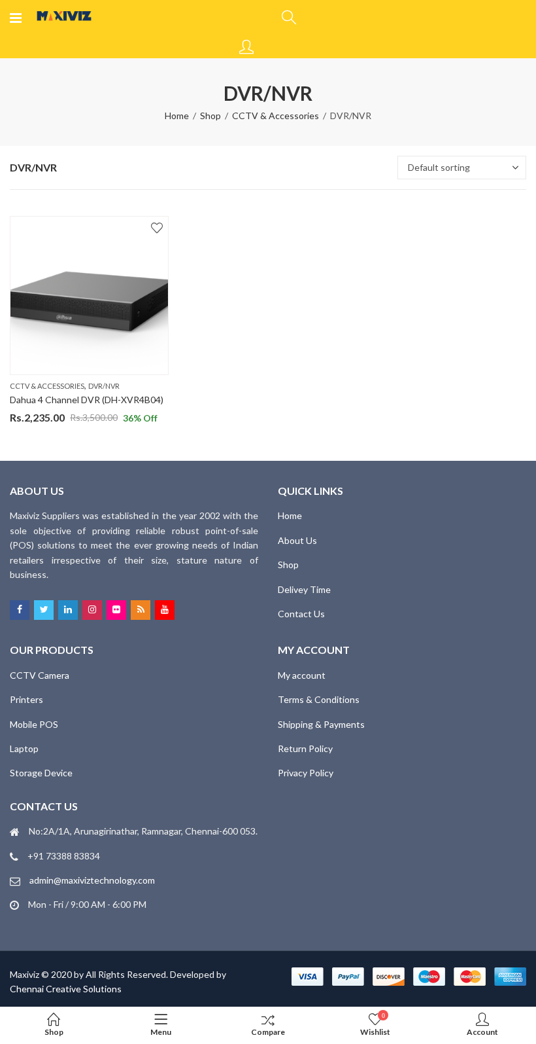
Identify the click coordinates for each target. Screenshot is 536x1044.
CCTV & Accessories (275, 115)
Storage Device (41, 772)
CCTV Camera (39, 675)
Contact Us (301, 613)
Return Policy (305, 748)
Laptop (24, 748)
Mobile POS (34, 724)
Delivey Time (304, 589)
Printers (26, 699)
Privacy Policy (305, 772)
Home (177, 115)
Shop (210, 115)
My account (302, 675)
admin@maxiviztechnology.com (92, 880)
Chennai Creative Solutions (66, 988)
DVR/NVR (104, 386)
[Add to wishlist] (157, 228)
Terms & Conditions (319, 699)
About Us (297, 540)
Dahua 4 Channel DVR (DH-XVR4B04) (86, 399)
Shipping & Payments (321, 724)
